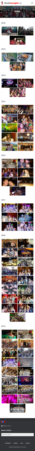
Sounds (16, 443)
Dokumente (8, 443)
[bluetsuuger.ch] (12, 3)
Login (21, 443)
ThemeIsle (23, 447)
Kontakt (28, 443)
